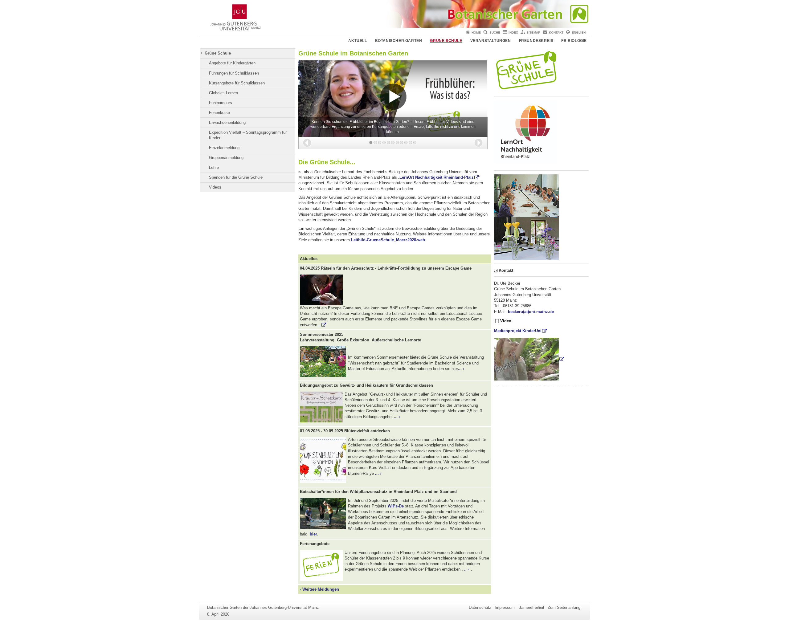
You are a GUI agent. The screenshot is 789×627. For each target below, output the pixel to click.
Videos (215, 187)
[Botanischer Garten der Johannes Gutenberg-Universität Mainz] (394, 14)
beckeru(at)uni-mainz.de (531, 311)
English (579, 32)
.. (319, 325)
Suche (494, 32)
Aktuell (357, 41)
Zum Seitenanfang (564, 607)
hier (313, 534)
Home (476, 32)
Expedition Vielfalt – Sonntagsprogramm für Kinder (248, 135)
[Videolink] (529, 358)
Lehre (214, 167)
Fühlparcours (220, 102)
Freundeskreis (536, 41)
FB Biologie (574, 41)
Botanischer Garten (398, 41)
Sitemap (533, 32)
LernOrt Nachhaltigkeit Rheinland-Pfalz (436, 177)
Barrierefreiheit (531, 607)
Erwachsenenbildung (227, 122)
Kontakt (556, 32)
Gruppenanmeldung (226, 157)
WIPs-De (396, 506)
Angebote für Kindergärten (232, 63)
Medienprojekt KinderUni (518, 330)
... (460, 368)
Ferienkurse (219, 112)
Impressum (505, 607)
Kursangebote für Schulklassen (237, 83)
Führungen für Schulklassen (234, 73)
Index (513, 32)
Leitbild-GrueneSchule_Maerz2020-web (388, 240)
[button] (307, 143)
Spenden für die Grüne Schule (236, 177)
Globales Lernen (223, 93)
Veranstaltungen (490, 41)
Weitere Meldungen (320, 589)
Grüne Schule (446, 41)
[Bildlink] (394, 290)
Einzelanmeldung (224, 147)
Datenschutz (480, 607)
